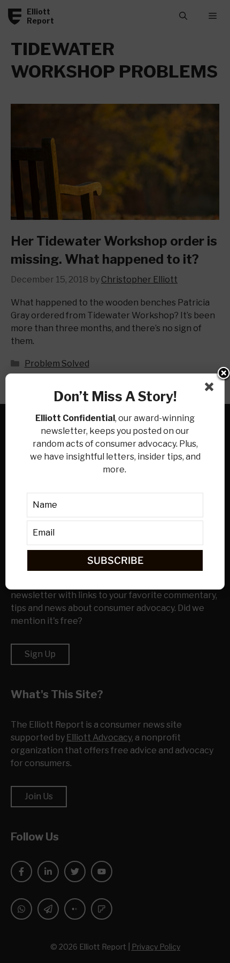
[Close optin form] (211, 389)
